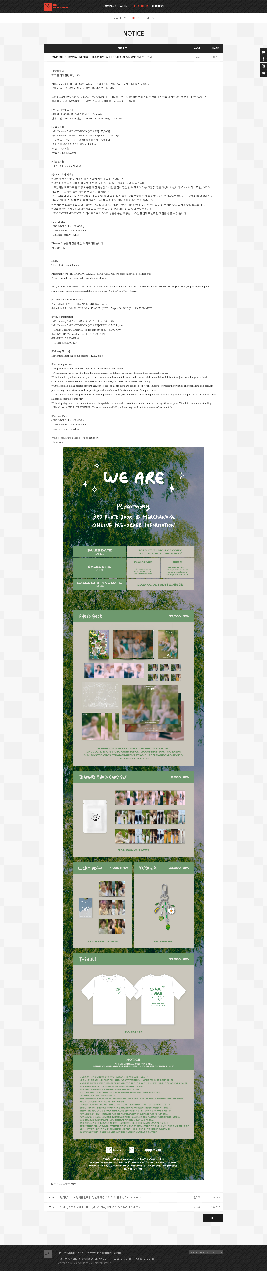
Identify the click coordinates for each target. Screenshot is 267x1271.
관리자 (197, 57)
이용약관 (79, 1253)
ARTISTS (125, 6)
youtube (263, 66)
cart (263, 73)
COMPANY (109, 6)
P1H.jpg (58, 1184)
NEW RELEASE (120, 18)
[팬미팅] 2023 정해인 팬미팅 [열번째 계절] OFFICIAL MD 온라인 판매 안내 (100, 1207)
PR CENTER (141, 6)
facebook (263, 58)
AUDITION (158, 6)
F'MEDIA (149, 18)
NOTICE (136, 18)
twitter (263, 51)
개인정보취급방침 (66, 1253)
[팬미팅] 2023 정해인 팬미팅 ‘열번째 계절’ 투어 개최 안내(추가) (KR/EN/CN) (100, 1197)
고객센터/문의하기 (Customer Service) (103, 1253)
